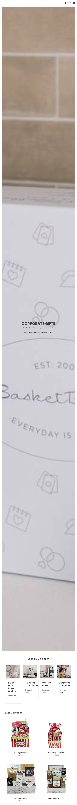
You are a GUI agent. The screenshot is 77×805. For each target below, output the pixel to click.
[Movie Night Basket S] (56, 733)
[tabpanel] (38, 329)
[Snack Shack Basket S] (56, 779)
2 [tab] (42, 646)
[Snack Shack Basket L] (21, 779)
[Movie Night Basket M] (21, 733)
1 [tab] (37, 646)
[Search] (70, 3)
